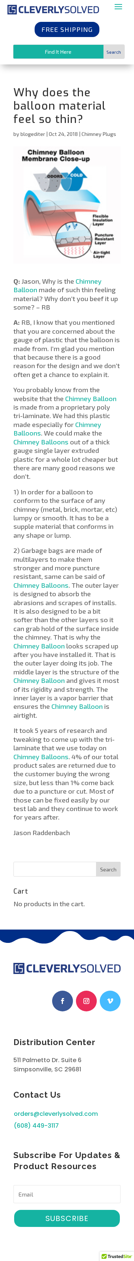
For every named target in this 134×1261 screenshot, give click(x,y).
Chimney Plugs (99, 134)
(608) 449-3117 (36, 1125)
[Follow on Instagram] (86, 1001)
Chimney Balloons (40, 442)
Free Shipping (67, 29)
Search (108, 869)
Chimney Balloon (91, 398)
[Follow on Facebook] (62, 1001)
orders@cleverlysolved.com (56, 1114)
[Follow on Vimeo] (110, 1001)
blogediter (32, 134)
